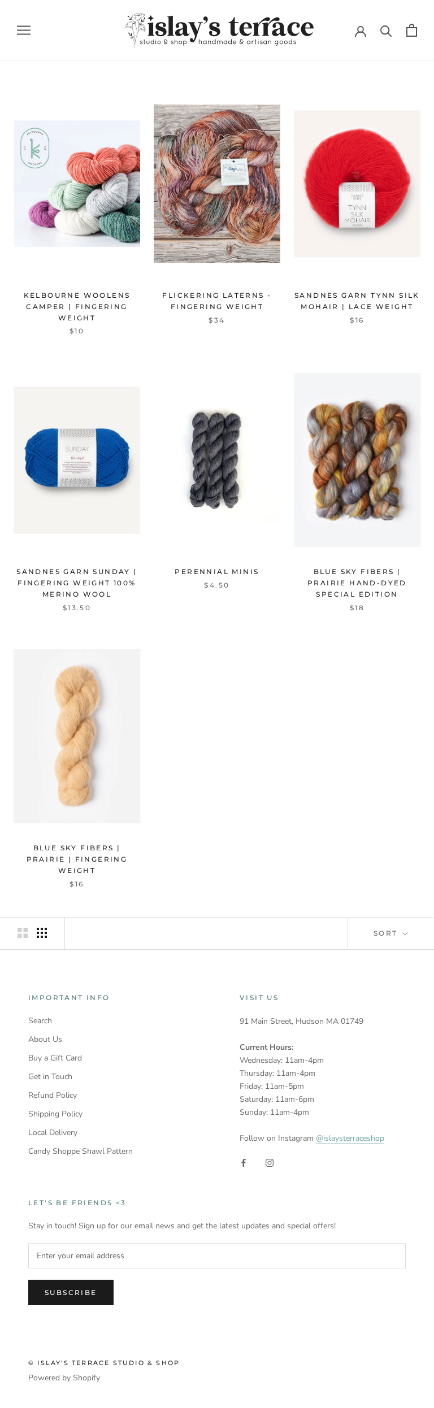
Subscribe (71, 1292)
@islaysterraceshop (350, 1138)
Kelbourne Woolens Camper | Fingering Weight (77, 306)
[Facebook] (244, 1162)
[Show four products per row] (42, 933)
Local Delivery (52, 1132)
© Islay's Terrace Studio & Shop (104, 1363)
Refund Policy (52, 1095)
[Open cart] (411, 30)
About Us (45, 1039)
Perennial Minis (217, 571)
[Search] (386, 30)
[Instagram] (270, 1162)
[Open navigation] (24, 30)
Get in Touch (50, 1076)
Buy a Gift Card (55, 1058)
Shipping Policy (55, 1114)
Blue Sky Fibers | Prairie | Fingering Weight (77, 859)
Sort (387, 933)
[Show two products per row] (23, 933)
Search (40, 1020)
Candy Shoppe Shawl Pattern (80, 1151)
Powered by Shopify (64, 1377)
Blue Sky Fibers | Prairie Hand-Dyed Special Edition (357, 582)
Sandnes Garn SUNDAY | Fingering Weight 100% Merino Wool (76, 582)
